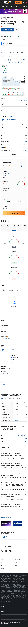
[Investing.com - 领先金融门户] (7, 2)
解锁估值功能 (22, 100)
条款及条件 (3, 606)
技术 (18, 52)
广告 (16, 562)
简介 (6, 56)
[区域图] (5, 60)
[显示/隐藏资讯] (10, 60)
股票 (3, 6)
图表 (7, 52)
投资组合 (3, 565)
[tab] (8, 227)
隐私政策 (3, 611)
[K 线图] (3, 60)
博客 (2, 559)
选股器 (7, 6)
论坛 (22, 52)
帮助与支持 (18, 565)
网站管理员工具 (5, 568)
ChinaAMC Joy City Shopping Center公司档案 (12, 428)
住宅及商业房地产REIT (21, 435)
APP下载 (3, 562)
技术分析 (4, 221)
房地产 (25, 438)
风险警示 (3, 617)
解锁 (17, 420)
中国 (12, 6)
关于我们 (17, 559)
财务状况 (12, 52)
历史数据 (10, 56)
